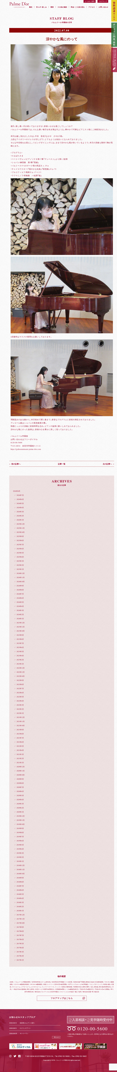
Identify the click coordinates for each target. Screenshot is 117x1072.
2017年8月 (20, 931)
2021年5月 (20, 746)
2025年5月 (20, 553)
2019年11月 (21, 820)
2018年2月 (20, 906)
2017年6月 (20, 939)
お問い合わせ (103, 7)
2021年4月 (20, 750)
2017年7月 (20, 935)
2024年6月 (20, 598)
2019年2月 (20, 857)
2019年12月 (21, 816)
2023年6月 (20, 647)
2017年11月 (21, 919)
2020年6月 (20, 791)
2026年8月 (16, 491)
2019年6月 (20, 840)
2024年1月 (20, 618)
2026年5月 (20, 503)
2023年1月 (20, 664)
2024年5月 (20, 602)
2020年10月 (21, 775)
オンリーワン (24, 1033)
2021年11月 (21, 721)
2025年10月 (21, 532)
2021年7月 (20, 738)
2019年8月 (20, 832)
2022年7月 (20, 688)
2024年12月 (21, 573)
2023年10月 (21, 631)
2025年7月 (20, 544)
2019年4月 (20, 849)
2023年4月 (20, 655)
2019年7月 (20, 836)
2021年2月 (20, 758)
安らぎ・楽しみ (41, 7)
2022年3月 (20, 705)
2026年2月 (20, 516)
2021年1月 (20, 762)
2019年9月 (20, 828)
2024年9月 (20, 585)
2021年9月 (20, 729)
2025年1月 (20, 569)
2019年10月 (21, 824)
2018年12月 (21, 865)
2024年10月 (21, 581)
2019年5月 (20, 845)
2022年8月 (20, 684)
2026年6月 (20, 499)
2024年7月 (20, 594)
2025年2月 (20, 565)
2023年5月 (20, 651)
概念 (30, 7)
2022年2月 (20, 709)
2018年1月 (20, 910)
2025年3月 (20, 561)
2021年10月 (21, 725)
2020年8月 (20, 783)
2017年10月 (21, 923)
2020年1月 (20, 812)
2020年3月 (20, 803)
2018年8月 (20, 882)
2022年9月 (20, 680)
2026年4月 (20, 507)
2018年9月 (20, 877)
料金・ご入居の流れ (78, 7)
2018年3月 (20, 902)
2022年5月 (20, 697)
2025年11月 (21, 528)
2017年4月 (20, 947)
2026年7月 (20, 495)
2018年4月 (20, 898)
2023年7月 (20, 643)
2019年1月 (20, 861)
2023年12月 (21, 622)
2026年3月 (20, 511)
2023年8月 (20, 639)
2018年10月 (21, 873)
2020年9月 (20, 779)
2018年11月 (21, 869)
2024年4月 (20, 606)
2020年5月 (20, 795)
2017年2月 (20, 956)
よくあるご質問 (89, 1)
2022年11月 (21, 672)
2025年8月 (20, 540)
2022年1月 (20, 713)
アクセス (91, 7)
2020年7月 (20, 787)
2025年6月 (20, 548)
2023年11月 (21, 627)
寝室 (52, 7)
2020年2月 (20, 808)
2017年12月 (21, 915)
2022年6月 (20, 692)
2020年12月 (21, 766)
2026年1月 (20, 520)
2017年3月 (20, 952)
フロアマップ (103, 1)
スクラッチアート (25, 1028)
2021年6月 (20, 742)
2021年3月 (20, 754)
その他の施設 (62, 7)
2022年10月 (21, 676)
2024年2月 (20, 614)
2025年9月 (20, 536)
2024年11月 (21, 577)
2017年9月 (20, 927)
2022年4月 (20, 701)
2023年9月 (20, 635)
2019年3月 (20, 853)
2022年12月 (21, 668)
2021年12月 (21, 717)
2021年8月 (20, 734)
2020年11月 (21, 771)
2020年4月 (20, 799)
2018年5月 (20, 894)
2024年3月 (20, 610)
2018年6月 (20, 890)
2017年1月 (20, 960)
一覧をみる (56, 1037)
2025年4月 (20, 557)
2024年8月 (20, 590)
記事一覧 (61, 463)
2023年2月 (20, 659)
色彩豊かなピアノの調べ (27, 1023)
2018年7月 (20, 886)
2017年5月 (20, 943)
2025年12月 (21, 524)
